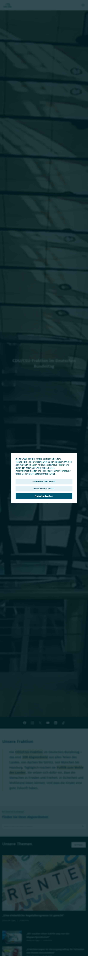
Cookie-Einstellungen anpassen (44, 481)
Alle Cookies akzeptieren (44, 496)
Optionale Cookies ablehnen (44, 489)
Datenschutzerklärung (45, 474)
